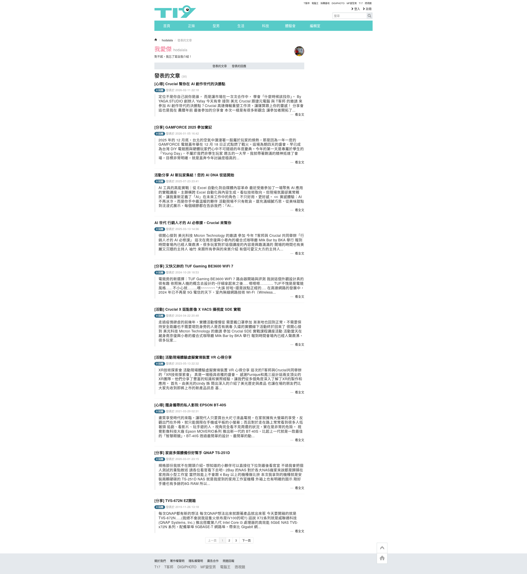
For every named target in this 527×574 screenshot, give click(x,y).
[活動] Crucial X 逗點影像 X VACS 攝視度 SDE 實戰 (197, 309)
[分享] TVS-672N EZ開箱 (175, 500)
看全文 (299, 114)
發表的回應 (239, 66)
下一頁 (246, 540)
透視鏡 (368, 3)
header (382, 548)
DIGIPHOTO (338, 3)
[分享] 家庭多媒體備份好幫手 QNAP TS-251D (192, 452)
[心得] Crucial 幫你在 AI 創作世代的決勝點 (189, 83)
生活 (240, 25)
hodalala (167, 40)
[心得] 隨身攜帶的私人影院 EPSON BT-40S (190, 404)
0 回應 (159, 90)
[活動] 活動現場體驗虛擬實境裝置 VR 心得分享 (193, 357)
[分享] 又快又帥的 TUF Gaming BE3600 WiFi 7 (193, 265)
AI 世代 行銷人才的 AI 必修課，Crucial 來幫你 (192, 222)
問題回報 (228, 561)
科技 (265, 25)
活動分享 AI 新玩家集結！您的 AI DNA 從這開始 (194, 174)
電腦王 (315, 3)
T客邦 (307, 3)
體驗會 (290, 25)
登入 (356, 9)
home (382, 558)
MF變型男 (352, 3)
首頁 (166, 25)
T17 (175, 11)
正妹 (191, 25)
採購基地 (325, 3)
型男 (216, 25)
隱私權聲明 (196, 561)
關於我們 (160, 561)
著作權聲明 (177, 561)
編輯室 (315, 25)
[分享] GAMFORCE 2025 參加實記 (183, 127)
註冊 (368, 9)
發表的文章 (219, 66)
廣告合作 (213, 561)
